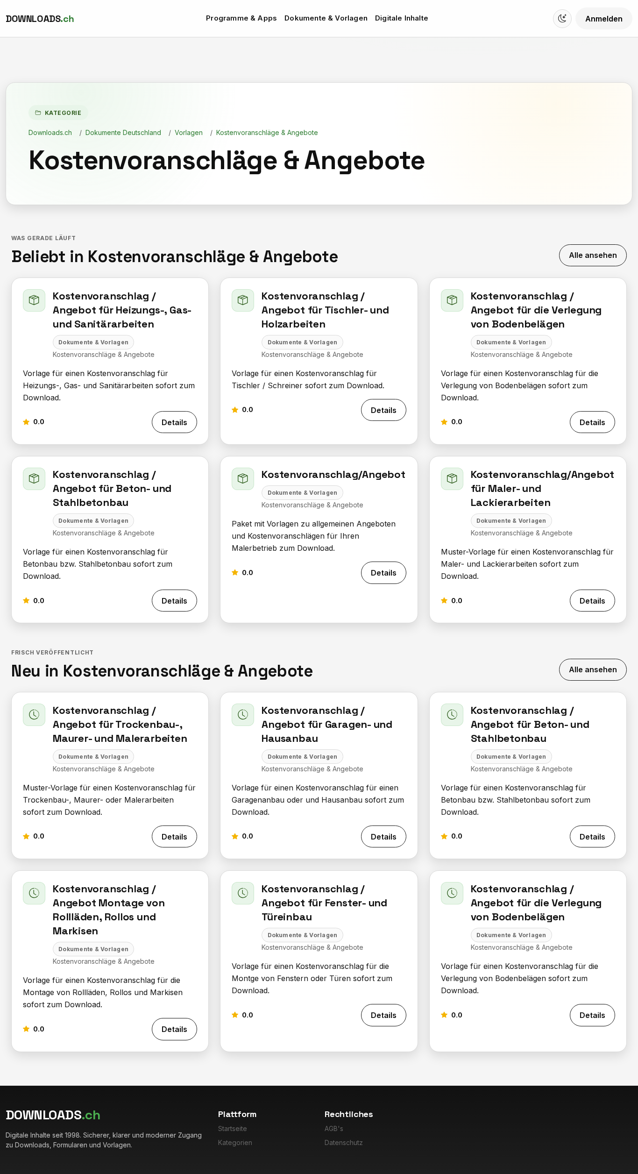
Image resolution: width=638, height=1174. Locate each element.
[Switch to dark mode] (562, 18)
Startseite (232, 1128)
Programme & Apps (241, 18)
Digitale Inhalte (401, 18)
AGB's (334, 1128)
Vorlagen (189, 132)
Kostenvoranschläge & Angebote (267, 132)
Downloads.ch (50, 132)
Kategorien (235, 1142)
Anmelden (604, 18)
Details (174, 422)
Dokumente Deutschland (123, 132)
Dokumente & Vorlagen (326, 18)
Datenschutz (344, 1142)
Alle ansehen (593, 255)
